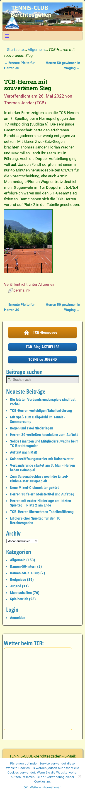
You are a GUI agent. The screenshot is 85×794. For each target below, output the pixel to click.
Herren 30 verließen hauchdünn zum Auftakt (44, 434)
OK (26, 787)
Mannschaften (21, 592)
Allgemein (36, 49)
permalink (21, 290)
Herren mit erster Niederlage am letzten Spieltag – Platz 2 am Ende (40, 502)
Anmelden (17, 617)
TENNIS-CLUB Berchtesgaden (30, 11)
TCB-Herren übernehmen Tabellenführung (42, 511)
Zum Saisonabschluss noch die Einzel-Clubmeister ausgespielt (39, 478)
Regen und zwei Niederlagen (31, 428)
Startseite (15, 49)
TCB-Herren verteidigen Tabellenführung (41, 410)
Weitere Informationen (45, 787)
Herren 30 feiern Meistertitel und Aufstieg (42, 494)
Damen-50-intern (23, 566)
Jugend (15, 586)
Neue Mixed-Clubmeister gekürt (34, 487)
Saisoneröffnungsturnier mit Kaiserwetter (42, 458)
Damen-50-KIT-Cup (24, 573)
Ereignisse (18, 579)
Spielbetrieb (19, 599)
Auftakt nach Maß (23, 452)
